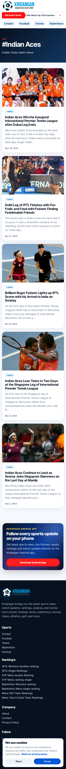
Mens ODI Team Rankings (17, 693)
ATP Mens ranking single (17, 679)
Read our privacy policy (34, 754)
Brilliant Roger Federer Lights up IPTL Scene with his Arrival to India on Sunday (32, 296)
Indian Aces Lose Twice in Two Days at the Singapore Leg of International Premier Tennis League (31, 384)
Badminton (56, 23)
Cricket (8, 23)
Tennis (39, 23)
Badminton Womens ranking (19, 684)
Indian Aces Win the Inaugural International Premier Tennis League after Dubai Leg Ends (31, 121)
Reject (19, 761)
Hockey (6, 651)
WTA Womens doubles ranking (20, 666)
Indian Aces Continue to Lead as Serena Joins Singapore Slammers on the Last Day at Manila (32, 476)
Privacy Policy (10, 722)
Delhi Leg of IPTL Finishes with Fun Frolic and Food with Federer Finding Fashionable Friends (31, 208)
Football (24, 23)
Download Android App (33, 562)
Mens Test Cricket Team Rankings (22, 697)
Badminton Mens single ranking (21, 688)
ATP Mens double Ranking (17, 675)
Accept (47, 761)
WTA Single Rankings (14, 670)
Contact (7, 718)
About (5, 713)
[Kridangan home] (19, 5)
